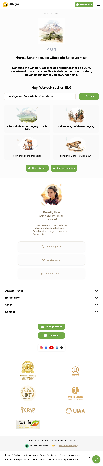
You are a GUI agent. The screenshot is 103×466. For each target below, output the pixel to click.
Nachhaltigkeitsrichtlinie (67, 460)
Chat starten (39, 168)
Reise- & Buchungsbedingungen (20, 455)
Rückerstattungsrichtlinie (17, 460)
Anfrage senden (66, 168)
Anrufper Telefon (54, 273)
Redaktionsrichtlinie (42, 460)
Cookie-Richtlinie (48, 455)
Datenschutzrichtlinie (70, 455)
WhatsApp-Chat (54, 247)
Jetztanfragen (54, 260)
